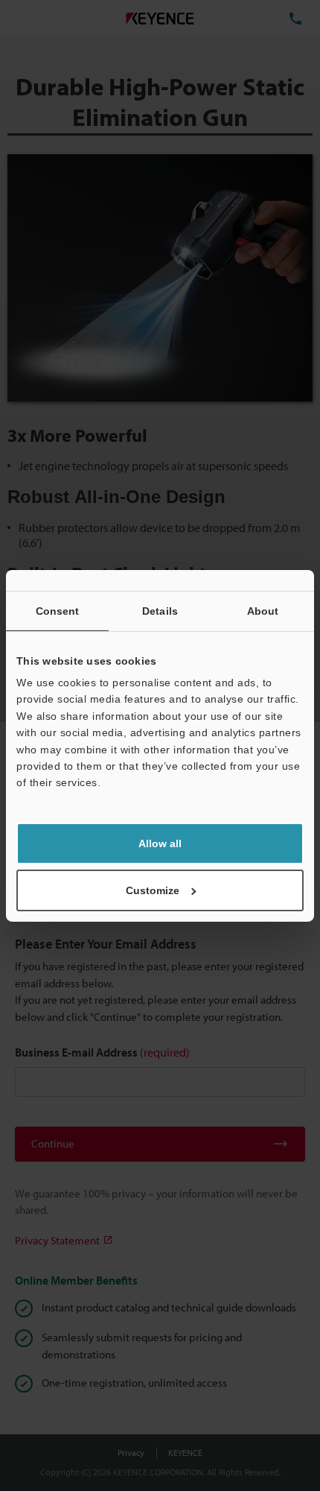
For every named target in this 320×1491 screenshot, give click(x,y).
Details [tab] (160, 610)
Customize (152, 890)
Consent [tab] (58, 610)
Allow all (160, 843)
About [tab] (263, 610)
